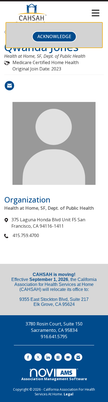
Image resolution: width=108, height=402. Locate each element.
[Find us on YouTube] (68, 357)
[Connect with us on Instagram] (58, 357)
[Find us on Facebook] (28, 357)
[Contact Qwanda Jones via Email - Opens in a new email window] (9, 85)
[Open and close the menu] (81, 13)
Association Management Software (54, 378)
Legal (68, 394)
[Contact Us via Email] (78, 357)
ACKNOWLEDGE (54, 36)
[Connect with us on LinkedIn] (48, 357)
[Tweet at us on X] (38, 357)
